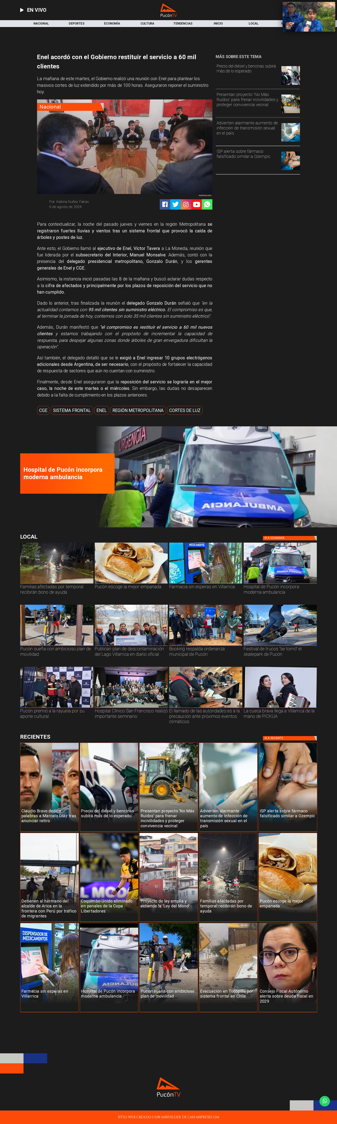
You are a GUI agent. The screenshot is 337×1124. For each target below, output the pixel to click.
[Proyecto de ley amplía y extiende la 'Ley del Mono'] (168, 921)
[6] (205, 707)
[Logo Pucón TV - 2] (168, 16)
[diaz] (49, 831)
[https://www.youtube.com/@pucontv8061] (196, 204)
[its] (290, 141)
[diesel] (290, 84)
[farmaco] (290, 169)
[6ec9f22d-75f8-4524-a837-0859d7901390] (131, 583)
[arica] (49, 921)
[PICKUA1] (280, 707)
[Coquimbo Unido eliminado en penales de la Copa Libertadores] (109, 921)
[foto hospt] (131, 707)
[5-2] (280, 645)
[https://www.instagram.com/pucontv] (186, 204)
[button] (43, 410)
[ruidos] (290, 112)
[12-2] (56, 707)
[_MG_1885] (131, 645)
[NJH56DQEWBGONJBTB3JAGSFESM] (56, 583)
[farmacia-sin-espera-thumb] (214, 526)
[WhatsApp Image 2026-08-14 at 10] (56, 645)
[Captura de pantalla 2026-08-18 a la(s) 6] (280, 583)
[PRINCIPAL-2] (205, 645)
